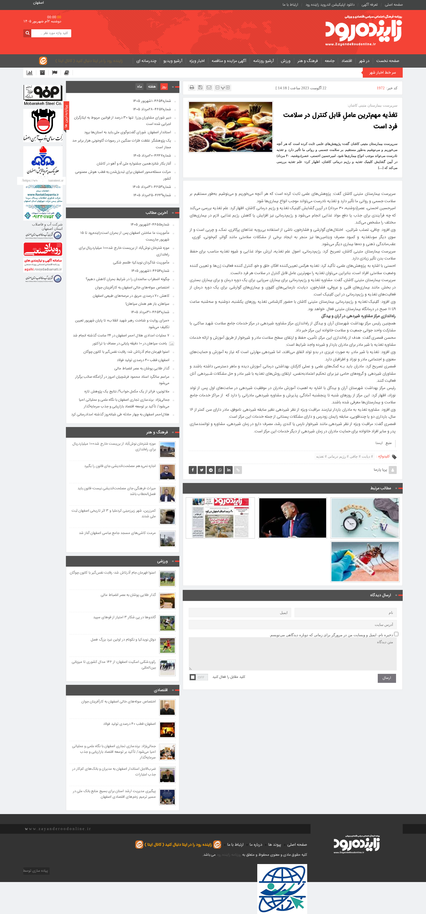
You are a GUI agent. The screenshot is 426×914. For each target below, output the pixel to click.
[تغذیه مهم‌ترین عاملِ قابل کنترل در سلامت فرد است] (230, 127)
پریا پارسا (380, 470)
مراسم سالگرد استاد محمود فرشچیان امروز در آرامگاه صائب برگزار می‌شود (122, 380)
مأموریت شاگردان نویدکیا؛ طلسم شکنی (141, 263)
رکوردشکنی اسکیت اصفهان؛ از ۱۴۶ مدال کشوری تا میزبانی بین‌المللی (114, 665)
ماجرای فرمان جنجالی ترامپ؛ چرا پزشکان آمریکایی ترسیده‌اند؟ (293, 502)
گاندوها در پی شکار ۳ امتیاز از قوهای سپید (124, 618)
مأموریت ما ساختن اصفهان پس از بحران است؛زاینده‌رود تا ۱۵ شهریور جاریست (124, 236)
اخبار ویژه (197, 61)
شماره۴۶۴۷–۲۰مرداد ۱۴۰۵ (152, 156)
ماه (139, 87)
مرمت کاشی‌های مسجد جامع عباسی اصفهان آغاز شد (117, 533)
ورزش (286, 61)
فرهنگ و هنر (308, 61)
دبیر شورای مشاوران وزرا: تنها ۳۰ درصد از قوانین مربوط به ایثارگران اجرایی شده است (122, 121)
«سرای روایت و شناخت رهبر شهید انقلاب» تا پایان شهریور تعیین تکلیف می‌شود (122, 324)
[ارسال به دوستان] (209, 87)
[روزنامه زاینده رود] (364, 31)
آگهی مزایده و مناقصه (229, 61)
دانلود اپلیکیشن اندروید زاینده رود (330, 5)
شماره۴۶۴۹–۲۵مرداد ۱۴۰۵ (152, 196)
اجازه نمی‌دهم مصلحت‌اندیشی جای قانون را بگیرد (120, 466)
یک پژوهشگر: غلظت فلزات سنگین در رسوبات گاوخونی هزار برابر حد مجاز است (121, 144)
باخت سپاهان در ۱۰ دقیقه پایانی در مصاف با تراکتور (130, 344)
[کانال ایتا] (68, 72)
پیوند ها (274, 844)
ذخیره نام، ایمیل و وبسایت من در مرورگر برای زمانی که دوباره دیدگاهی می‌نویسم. (331, 635)
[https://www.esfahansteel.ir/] (43, 125)
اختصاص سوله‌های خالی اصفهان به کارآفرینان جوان (132, 288)
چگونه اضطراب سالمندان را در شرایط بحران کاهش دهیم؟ (127, 279)
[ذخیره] (200, 87)
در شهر (364, 61)
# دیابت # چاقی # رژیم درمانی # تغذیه (344, 456)
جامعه (329, 61)
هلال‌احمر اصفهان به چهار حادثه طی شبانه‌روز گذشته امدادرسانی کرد (120, 415)
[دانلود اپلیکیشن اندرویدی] (31, 72)
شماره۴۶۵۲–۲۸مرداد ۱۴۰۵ (152, 110)
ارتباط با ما (290, 5)
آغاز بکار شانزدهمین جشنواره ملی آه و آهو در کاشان (134, 164)
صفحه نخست (387, 61)
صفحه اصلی (394, 5)
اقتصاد (346, 61)
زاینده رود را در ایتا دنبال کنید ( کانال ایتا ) (89, 61)
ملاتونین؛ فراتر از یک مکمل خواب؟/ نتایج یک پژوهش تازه (365, 502)
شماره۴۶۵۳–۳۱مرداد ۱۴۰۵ (151, 187)
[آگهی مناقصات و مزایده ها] (56, 72)
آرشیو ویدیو (172, 61)
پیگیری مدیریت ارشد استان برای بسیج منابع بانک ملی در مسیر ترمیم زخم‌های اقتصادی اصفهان (114, 794)
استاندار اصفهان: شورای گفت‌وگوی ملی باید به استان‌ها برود (127, 133)
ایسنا (379, 443)
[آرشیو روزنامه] (44, 72)
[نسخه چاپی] (192, 87)
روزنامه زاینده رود (229, 855)
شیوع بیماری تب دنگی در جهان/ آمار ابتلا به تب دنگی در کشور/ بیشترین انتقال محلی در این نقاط (365, 543)
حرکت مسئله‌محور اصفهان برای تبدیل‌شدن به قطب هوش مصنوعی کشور (123, 175)
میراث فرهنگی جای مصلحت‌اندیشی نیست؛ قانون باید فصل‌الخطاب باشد (117, 491)
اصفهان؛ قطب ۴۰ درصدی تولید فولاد (143, 360)
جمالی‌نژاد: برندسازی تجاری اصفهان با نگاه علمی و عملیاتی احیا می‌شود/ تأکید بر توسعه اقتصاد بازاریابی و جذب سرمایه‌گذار (124, 403)
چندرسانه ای (146, 61)
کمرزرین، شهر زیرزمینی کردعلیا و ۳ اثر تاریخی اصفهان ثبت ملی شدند (114, 514)
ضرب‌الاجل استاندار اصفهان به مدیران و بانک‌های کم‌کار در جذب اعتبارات (114, 772)
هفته (152, 87)
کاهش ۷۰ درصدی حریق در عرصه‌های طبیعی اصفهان (131, 296)
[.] (43, 95)
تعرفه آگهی (370, 5)
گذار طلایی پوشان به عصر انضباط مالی (141, 369)
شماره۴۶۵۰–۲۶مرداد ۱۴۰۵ (220, 505)
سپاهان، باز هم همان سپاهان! (147, 304)
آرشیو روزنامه (263, 61)
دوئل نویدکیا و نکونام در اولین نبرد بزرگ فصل (123, 640)
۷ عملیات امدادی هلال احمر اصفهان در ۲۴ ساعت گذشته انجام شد (121, 336)
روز (164, 87)
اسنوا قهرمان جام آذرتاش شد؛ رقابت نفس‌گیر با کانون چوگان (126, 352)
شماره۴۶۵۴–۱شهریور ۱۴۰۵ (152, 101)
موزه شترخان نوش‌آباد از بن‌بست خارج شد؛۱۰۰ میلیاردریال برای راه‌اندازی (124, 251)
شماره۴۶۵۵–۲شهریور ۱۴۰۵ (149, 225)
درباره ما (256, 844)
